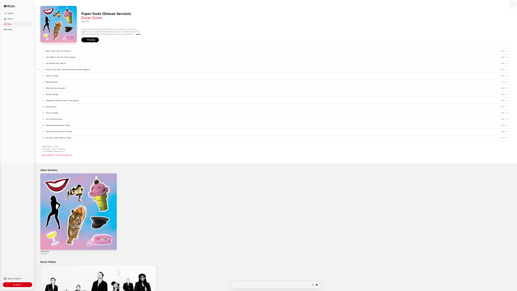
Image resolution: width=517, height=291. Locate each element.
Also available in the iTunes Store (56, 155)
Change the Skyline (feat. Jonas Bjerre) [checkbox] (62, 100)
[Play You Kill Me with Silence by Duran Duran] (43, 63)
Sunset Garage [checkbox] (52, 94)
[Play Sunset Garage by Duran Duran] (43, 94)
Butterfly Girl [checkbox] (51, 107)
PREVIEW (501, 51)
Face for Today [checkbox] (52, 76)
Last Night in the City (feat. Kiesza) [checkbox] (60, 57)
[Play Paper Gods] (44, 246)
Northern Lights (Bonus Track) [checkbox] (58, 138)
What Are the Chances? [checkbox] (56, 88)
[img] (9, 6)
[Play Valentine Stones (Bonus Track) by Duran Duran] (43, 131)
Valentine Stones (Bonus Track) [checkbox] (59, 131)
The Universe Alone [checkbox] (54, 119)
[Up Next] (312, 285)
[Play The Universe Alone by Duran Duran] (43, 119)
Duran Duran (91, 18)
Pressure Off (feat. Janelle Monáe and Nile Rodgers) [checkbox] (68, 69)
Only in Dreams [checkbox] (52, 113)
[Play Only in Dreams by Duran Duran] (43, 113)
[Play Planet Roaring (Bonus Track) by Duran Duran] (43, 125)
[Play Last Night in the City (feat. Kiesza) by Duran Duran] (43, 57)
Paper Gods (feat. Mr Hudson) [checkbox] (58, 51)
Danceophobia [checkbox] (52, 82)
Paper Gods (45, 174)
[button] (17, 13)
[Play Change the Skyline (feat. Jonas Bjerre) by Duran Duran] (43, 100)
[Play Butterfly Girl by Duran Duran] (43, 107)
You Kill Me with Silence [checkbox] (56, 63)
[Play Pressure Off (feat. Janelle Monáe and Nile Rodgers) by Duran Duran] (43, 69)
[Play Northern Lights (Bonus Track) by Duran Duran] (43, 138)
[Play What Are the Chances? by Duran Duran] (43, 88)
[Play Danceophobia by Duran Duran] (43, 82)
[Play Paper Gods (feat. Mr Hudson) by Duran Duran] (43, 51)
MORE (138, 34)
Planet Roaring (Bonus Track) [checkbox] (58, 125)
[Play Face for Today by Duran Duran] (43, 76)
